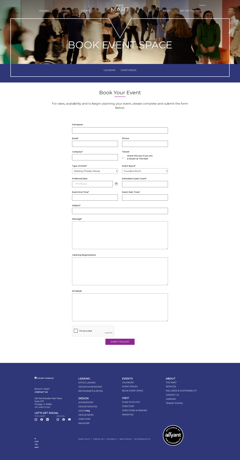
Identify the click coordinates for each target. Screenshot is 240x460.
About (167, 10)
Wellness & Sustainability (181, 390)
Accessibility (111, 439)
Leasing (44, 10)
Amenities (128, 414)
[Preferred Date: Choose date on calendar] (116, 184)
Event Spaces (130, 386)
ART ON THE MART (191, 10)
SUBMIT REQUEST (120, 342)
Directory (84, 419)
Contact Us (172, 395)
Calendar (128, 382)
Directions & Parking (134, 410)
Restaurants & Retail (90, 391)
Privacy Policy (84, 439)
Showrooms (85, 402)
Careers (171, 399)
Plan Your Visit (131, 402)
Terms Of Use (98, 439)
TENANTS (202, 5)
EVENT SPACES (128, 70)
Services (171, 386)
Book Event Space (132, 390)
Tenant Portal (174, 403)
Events (86, 10)
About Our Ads (125, 439)
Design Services (87, 406)
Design (65, 10)
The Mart (171, 382)
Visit (151, 10)
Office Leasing (87, 382)
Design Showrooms (90, 387)
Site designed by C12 (142, 439)
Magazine (84, 423)
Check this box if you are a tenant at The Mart (139, 157)
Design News (86, 415)
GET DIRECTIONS (42, 407)
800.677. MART (42, 389)
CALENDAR (109, 70)
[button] (69, 419)
